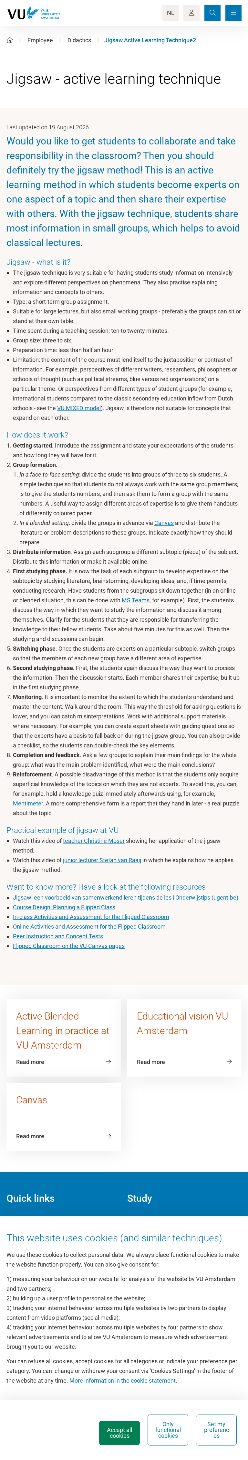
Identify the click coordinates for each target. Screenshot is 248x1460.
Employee (40, 40)
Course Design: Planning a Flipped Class (64, 907)
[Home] (9, 40)
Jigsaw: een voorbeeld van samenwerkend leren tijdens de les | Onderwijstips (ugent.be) (125, 897)
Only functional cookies (168, 1430)
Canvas (164, 522)
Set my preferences (216, 1430)
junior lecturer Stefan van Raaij (102, 860)
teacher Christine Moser (94, 840)
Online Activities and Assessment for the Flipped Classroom (89, 926)
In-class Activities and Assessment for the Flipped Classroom (91, 916)
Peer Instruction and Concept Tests (58, 936)
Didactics (79, 40)
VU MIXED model (79, 408)
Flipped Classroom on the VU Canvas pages (69, 945)
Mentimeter (28, 803)
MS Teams (136, 600)
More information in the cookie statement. (123, 1380)
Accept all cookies (119, 1432)
